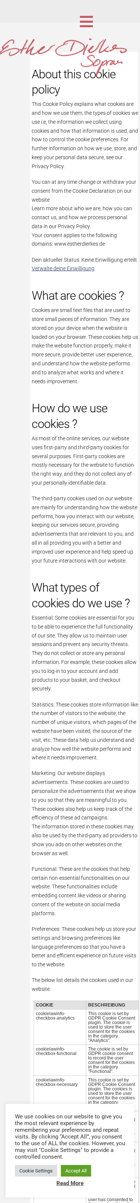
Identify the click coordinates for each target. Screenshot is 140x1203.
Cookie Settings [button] (36, 1171)
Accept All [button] (76, 1171)
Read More (70, 1183)
